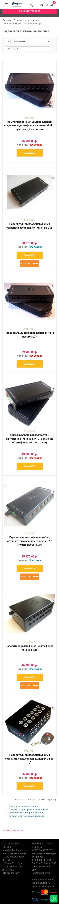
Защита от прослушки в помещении (28, 809)
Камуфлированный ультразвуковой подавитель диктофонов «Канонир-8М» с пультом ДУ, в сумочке (29, 125)
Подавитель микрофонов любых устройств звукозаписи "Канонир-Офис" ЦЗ (29, 758)
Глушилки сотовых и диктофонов (26, 816)
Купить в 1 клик (29, 263)
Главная (6, 20)
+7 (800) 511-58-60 (42, 860)
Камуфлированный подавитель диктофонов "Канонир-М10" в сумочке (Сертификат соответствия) (29, 438)
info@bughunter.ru (41, 873)
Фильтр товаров (30, 11)
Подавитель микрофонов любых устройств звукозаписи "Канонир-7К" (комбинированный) (29, 541)
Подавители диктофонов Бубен (26, 812)
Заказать (29, 153)
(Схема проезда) (11, 873)
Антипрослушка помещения (24, 806)
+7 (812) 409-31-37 (42, 850)
